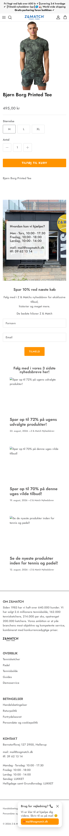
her (32, 6)
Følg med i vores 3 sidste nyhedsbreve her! (34, 370)
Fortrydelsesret (12, 717)
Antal (6, 140)
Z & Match (17, 823)
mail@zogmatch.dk (37, 822)
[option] (34, 55)
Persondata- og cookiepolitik (20, 723)
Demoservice (11, 683)
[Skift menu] (4, 17)
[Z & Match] (34, 17)
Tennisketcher (11, 659)
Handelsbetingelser (15, 705)
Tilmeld (34, 351)
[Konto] (57, 17)
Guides (7, 677)
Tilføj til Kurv (34, 163)
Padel (6, 665)
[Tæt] (57, 806)
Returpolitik (10, 711)
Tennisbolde (10, 671)
